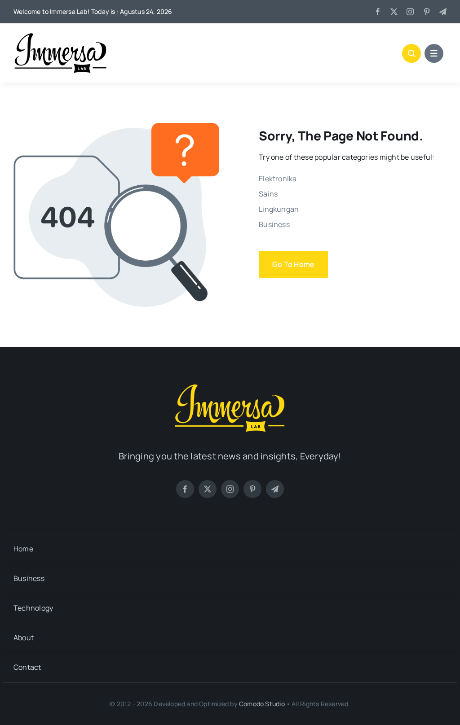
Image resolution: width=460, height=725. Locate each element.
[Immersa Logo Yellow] (230, 387)
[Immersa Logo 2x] (60, 36)
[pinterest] (426, 11)
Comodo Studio (262, 703)
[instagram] (410, 11)
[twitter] (394, 11)
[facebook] (377, 11)
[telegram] (443, 11)
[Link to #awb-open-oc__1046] (411, 53)
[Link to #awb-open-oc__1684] (434, 53)
